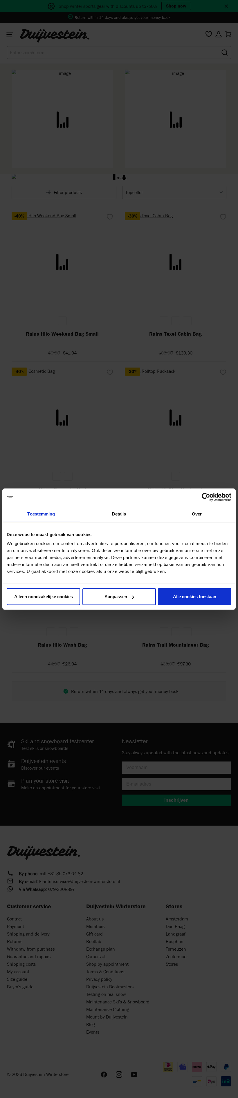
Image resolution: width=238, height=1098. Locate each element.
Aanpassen (115, 596)
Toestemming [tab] (41, 513)
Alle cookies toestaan (194, 596)
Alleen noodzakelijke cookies (43, 596)
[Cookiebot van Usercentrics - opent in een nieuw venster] (206, 497)
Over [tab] (197, 513)
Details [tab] (119, 513)
